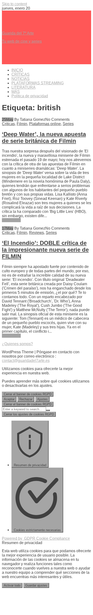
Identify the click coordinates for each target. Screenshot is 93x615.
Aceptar (9, 399)
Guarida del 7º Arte (18, 33)
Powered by (36, 538)
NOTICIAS (20, 79)
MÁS (15, 92)
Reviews (36, 233)
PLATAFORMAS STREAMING (37, 83)
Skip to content (14, 4)
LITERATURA (23, 87)
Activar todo (12, 585)
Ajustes (42, 399)
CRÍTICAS (20, 74)
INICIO (17, 70)
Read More (11, 220)
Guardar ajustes (36, 585)
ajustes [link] (46, 385)
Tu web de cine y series (22, 41)
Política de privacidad (29, 96)
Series (68, 124)
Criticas (8, 124)
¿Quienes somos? (17, 344)
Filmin (22, 124)
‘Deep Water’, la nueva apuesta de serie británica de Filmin (44, 137)
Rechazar (25, 399)
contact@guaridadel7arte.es (26, 361)
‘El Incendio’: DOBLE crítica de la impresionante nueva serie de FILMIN (45, 250)
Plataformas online (45, 124)
